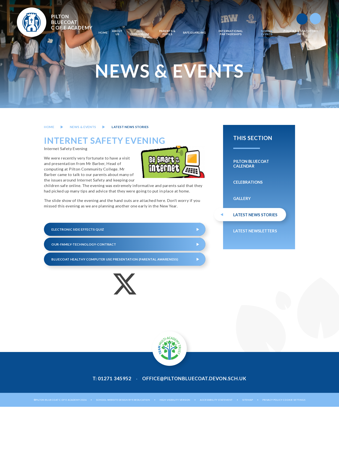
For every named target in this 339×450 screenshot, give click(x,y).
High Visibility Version (175, 399)
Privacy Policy (272, 399)
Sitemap (247, 399)
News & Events (83, 127)
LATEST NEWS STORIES (130, 127)
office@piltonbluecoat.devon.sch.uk (194, 378)
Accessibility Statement (216, 399)
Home (49, 127)
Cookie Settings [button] (294, 399)
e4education (141, 399)
